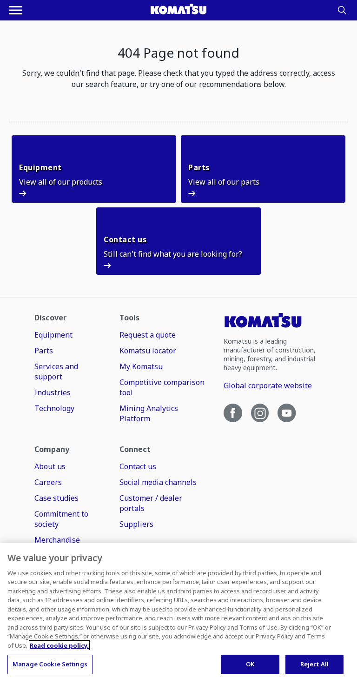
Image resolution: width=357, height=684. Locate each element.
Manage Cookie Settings (50, 664)
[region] (178, 613)
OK (250, 664)
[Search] (342, 10)
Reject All (314, 664)
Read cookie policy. (59, 645)
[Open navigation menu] (15, 10)
